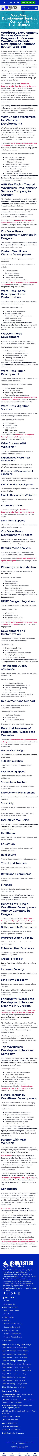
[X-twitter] (8, 2)
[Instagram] (11, 2)
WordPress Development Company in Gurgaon (19, 1178)
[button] (36, 8)
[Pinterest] (18, 2)
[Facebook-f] (5, 2)
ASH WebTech (6, 1156)
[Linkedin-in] (14, 2)
